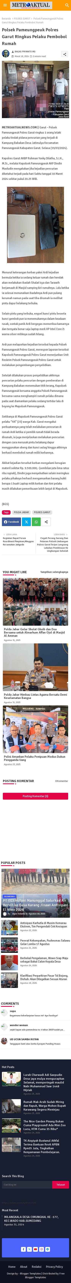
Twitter (26, 522)
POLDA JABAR (21, 512)
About (23, 1267)
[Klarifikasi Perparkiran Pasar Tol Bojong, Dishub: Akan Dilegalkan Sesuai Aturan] (9, 980)
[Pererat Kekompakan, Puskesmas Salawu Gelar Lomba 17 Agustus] (9, 945)
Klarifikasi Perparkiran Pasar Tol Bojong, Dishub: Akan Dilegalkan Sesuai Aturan (44, 977)
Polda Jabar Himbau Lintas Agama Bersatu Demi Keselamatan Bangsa (35, 696)
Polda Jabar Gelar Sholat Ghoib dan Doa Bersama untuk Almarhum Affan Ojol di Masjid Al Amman (34, 632)
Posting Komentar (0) (35, 796)
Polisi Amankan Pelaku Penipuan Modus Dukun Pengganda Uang (34, 758)
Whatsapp (36, 522)
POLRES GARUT (22, 18)
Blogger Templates (30, 1273)
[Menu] (5, 5)
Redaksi (36, 1267)
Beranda (6, 18)
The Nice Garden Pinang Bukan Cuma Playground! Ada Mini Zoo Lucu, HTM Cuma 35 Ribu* (44, 1125)
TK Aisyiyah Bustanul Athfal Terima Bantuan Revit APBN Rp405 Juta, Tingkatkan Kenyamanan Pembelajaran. (41, 1146)
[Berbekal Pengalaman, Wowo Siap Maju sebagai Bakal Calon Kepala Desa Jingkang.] (9, 962)
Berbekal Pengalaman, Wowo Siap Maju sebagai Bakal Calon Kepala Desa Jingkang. (44, 961)
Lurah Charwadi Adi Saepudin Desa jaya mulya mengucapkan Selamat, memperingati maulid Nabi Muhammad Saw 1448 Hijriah (43, 1082)
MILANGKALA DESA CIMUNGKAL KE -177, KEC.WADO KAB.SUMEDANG (31, 1219)
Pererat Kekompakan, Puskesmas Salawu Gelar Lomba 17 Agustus (45, 942)
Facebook (13, 521)
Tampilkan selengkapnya (54, 572)
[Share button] (46, 522)
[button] (67, 5)
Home (12, 1267)
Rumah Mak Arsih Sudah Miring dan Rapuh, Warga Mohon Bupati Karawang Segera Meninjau (44, 1106)
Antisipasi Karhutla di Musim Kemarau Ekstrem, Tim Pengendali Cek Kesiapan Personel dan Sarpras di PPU (43, 926)
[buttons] (23, 1249)
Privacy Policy (54, 1267)
